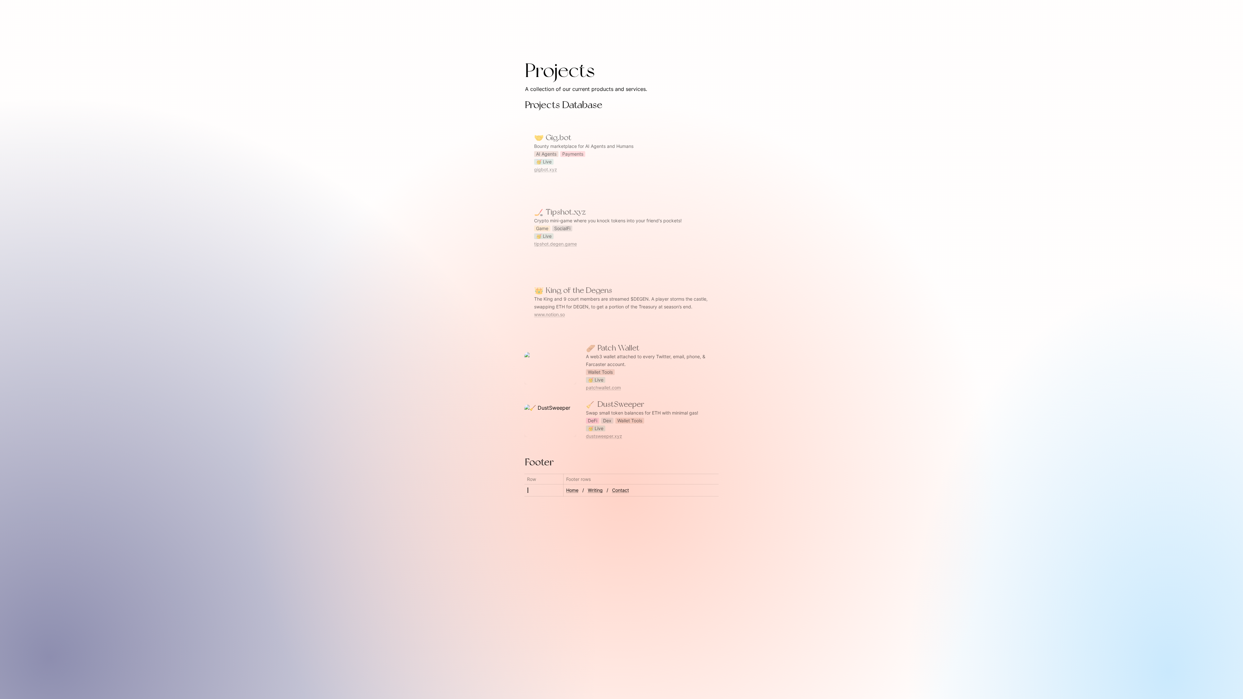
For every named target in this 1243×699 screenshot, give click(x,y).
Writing (595, 490)
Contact (620, 490)
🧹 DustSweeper (544, 404)
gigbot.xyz (545, 169)
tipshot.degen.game (555, 244)
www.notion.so (549, 314)
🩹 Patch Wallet (543, 348)
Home (572, 490)
